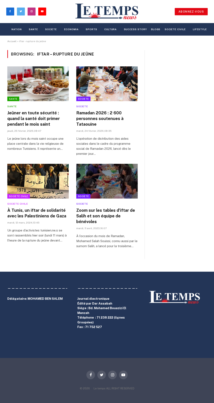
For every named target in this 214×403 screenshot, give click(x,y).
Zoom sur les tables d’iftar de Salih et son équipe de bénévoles (105, 216)
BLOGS (155, 29)
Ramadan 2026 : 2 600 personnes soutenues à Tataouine (100, 118)
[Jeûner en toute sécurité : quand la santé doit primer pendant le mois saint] (38, 83)
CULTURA (110, 29)
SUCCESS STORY (135, 29)
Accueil (12, 41)
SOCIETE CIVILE (175, 29)
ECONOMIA (71, 29)
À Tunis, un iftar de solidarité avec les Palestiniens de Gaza (36, 213)
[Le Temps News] (106, 11)
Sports (91, 29)
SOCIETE (51, 29)
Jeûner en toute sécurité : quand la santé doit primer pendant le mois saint (33, 118)
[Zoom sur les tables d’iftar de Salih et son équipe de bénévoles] (107, 181)
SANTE (33, 29)
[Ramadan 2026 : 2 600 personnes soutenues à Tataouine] (107, 83)
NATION (16, 29)
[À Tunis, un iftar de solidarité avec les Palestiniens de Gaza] (38, 181)
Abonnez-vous (191, 11)
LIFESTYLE (200, 29)
